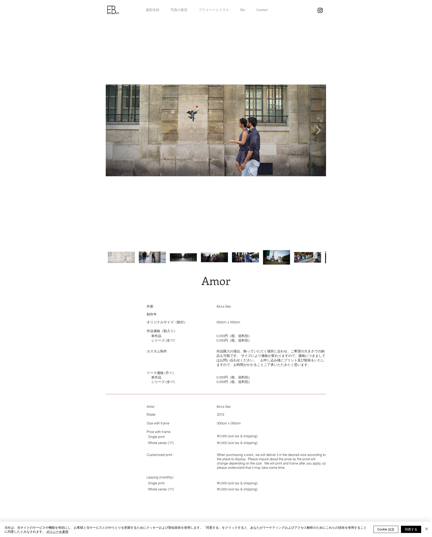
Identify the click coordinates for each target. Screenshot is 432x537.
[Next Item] (318, 130)
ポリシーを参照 (57, 531)
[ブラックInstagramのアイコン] (320, 10)
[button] (262, 10)
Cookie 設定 (385, 529)
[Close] (426, 529)
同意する (411, 529)
